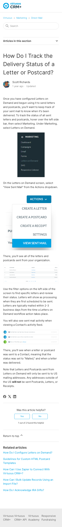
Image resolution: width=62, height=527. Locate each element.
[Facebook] (4, 396)
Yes (22, 416)
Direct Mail (36, 17)
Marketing (21, 17)
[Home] (12, 8)
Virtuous (7, 17)
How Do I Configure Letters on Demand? (27, 452)
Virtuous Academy (33, 517)
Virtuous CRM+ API (20, 517)
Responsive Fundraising (49, 517)
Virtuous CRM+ (8, 517)
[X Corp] (9, 396)
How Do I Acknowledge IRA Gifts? (23, 490)
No (40, 416)
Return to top (11, 436)
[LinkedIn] (14, 396)
